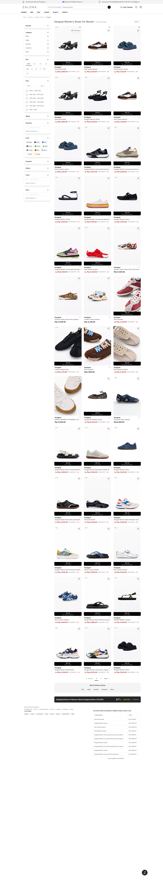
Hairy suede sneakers (100, 727)
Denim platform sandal (100, 731)
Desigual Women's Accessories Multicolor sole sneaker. (108, 746)
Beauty (55, 12)
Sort (136, 21)
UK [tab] (40, 64)
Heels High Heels (43, 709)
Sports (65, 12)
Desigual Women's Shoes (100, 723)
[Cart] (141, 7)
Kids (38, 12)
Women (24, 12)
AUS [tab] (28, 64)
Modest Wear (65, 714)
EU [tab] (34, 64)
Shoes (32, 714)
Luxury (46, 12)
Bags (46, 714)
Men (31, 12)
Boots (112, 689)
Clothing (26, 714)
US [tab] (46, 64)
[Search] (109, 7)
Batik (73, 714)
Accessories (40, 714)
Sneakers (104, 689)
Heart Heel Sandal (99, 719)
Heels (89, 689)
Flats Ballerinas (28, 709)
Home (24, 17)
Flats (82, 689)
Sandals (96, 689)
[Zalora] (29, 7)
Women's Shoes (39, 17)
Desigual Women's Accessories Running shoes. (106, 754)
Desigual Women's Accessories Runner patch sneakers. (108, 734)
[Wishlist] (136, 7)
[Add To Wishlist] (80, 67)
